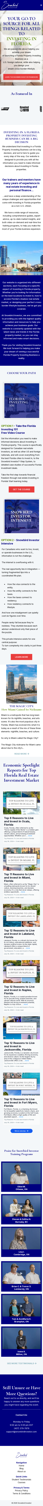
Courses (21, 1482)
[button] (41, 5)
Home (21, 1466)
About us (21, 1471)
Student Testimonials (21, 1479)
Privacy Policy (21, 1490)
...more (29, 836)
